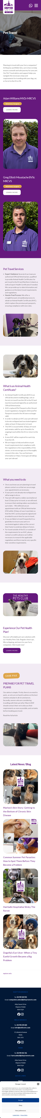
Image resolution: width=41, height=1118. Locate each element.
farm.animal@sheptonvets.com (22, 1055)
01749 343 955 (22, 997)
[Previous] (6, 980)
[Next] (34, 980)
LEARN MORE (12, 110)
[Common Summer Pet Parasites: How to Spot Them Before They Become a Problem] (20, 836)
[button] (38, 1084)
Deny (20, 1105)
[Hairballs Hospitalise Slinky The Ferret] (20, 886)
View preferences (20, 1110)
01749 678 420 (22, 1025)
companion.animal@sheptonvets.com (22, 1000)
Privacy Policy (23, 1115)
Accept (20, 1100)
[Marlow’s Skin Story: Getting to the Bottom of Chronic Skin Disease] (20, 786)
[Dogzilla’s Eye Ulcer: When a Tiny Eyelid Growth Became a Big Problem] (20, 931)
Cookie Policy (16, 1115)
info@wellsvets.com (22, 1028)
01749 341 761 (22, 1053)
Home (20, 1081)
